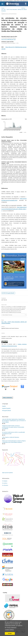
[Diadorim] (7, 546)
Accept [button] (10, 633)
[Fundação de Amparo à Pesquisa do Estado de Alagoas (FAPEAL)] (10, 607)
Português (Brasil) (6, 410)
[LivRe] (7, 563)
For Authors (4, 483)
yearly (25, 132)
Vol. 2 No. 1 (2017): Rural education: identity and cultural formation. (14, 10)
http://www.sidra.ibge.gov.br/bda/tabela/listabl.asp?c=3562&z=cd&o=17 (14, 208)
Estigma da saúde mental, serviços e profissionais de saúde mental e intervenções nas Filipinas (13, 427)
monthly (21, 132)
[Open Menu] (2, 3)
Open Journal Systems (7, 472)
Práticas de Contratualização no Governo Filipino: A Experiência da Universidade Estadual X (14, 441)
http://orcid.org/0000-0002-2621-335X (8, 39)
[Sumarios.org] (7, 575)
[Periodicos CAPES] (7, 585)
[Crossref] (7, 571)
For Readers (4, 481)
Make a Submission (7, 397)
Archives (23, 8)
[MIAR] (7, 551)
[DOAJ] (7, 540)
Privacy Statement (11, 627)
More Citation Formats (7, 315)
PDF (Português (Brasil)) (8, 293)
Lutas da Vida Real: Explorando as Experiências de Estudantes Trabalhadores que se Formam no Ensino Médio (14, 420)
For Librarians (5, 485)
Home (2, 8)
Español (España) (6, 408)
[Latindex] (7, 556)
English (4, 406)
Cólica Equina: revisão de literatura (10, 437)
